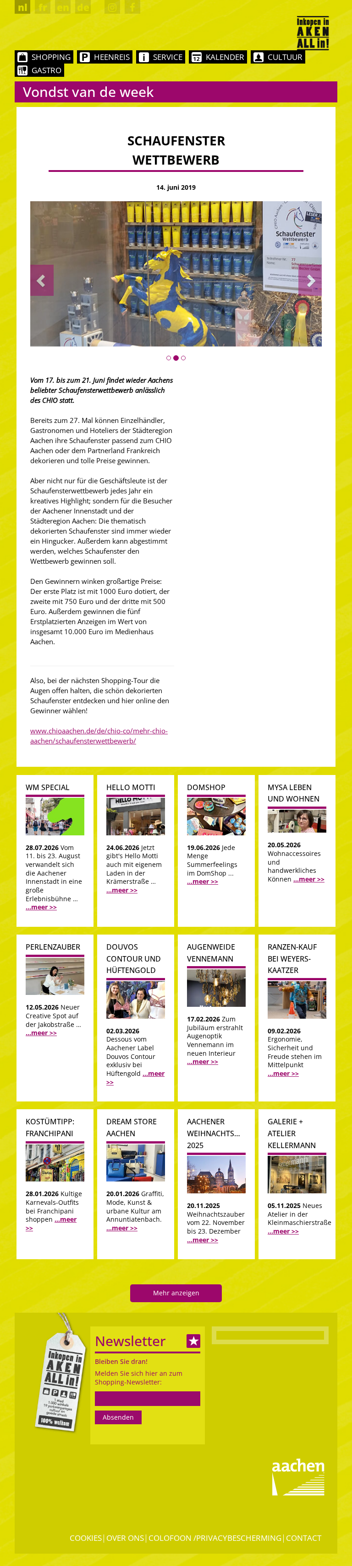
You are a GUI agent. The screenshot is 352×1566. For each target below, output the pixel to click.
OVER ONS (125, 1538)
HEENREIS (112, 57)
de (83, 7)
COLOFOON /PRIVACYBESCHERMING (214, 1538)
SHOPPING (51, 57)
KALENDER (225, 57)
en (63, 7)
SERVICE (167, 57)
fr (42, 7)
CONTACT (303, 1538)
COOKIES (86, 1538)
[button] (42, 280)
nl (23, 7)
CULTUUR (285, 57)
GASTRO (46, 70)
